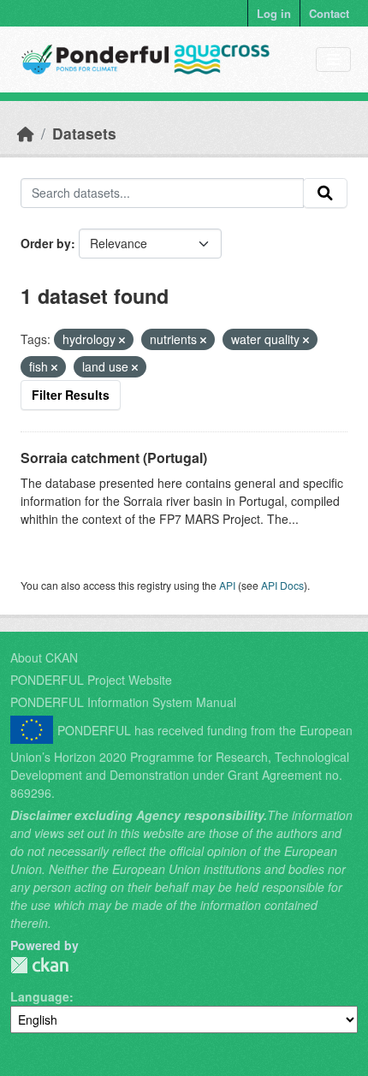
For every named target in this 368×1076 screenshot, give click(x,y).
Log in (274, 13)
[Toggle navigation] (333, 59)
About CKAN (44, 657)
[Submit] (325, 193)
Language (39, 996)
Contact (329, 13)
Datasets (84, 133)
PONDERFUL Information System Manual (123, 701)
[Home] (25, 133)
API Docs (282, 585)
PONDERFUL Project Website (91, 679)
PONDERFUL (39, 965)
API (227, 585)
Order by (46, 243)
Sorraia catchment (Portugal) (114, 457)
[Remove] (122, 340)
